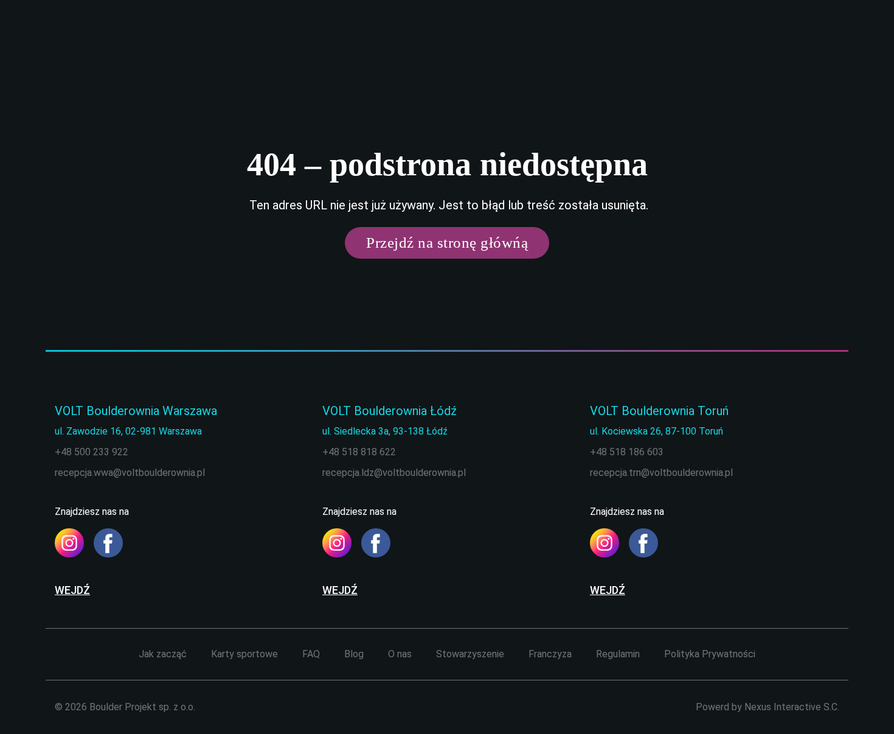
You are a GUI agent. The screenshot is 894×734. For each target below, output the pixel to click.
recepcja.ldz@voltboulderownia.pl (394, 472)
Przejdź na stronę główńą (447, 242)
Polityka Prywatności (709, 654)
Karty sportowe (640, 38)
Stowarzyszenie (470, 654)
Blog (723, 38)
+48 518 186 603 (627, 452)
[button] (27, 707)
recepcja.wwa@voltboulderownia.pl (130, 472)
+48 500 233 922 (91, 452)
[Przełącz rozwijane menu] (525, 38)
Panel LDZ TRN (813, 38)
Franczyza (550, 654)
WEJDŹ (72, 590)
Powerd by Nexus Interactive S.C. (767, 707)
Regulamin (618, 654)
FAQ (694, 38)
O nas (756, 38)
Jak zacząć (163, 654)
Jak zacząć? (566, 38)
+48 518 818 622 (359, 452)
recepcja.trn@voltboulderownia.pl (661, 472)
